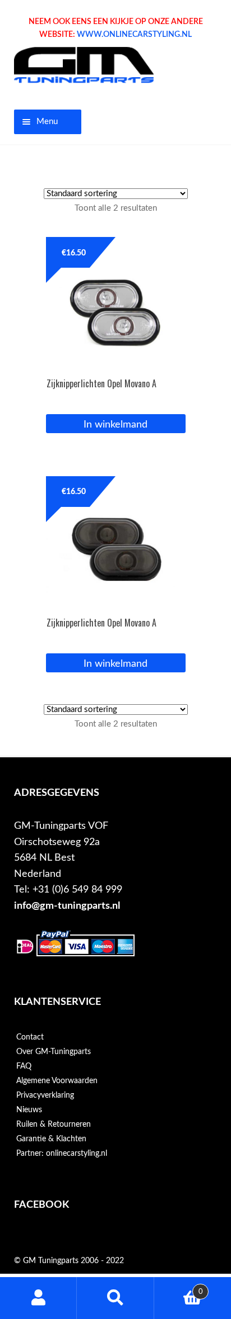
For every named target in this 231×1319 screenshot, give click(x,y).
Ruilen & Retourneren (53, 1124)
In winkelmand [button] (115, 424)
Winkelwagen (178, 1288)
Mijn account (38, 1298)
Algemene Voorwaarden (57, 1081)
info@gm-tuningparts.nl (67, 905)
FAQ (23, 1066)
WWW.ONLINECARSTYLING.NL (134, 35)
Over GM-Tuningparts (53, 1052)
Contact (30, 1037)
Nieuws (29, 1110)
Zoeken (115, 1298)
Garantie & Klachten (51, 1139)
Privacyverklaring (45, 1095)
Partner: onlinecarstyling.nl (61, 1153)
